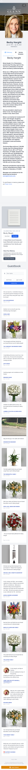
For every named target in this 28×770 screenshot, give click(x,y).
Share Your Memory (9, 258)
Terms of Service (18, 763)
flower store (8, 184)
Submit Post (14, 283)
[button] (14, 329)
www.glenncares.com (9, 176)
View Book (7, 236)
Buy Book (15, 236)
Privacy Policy (10, 763)
